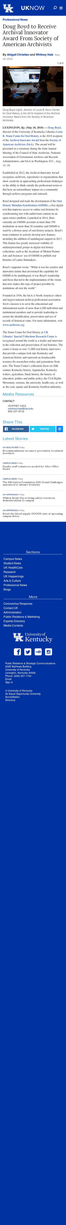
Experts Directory (14, 621)
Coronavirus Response (18, 603)
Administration (12, 612)
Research (10, 572)
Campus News (13, 559)
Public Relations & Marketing (22, 617)
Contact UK (11, 608)
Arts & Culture (12, 581)
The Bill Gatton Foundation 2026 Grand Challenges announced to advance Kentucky (33, 483)
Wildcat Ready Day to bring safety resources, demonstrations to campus (29, 499)
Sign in (9, 682)
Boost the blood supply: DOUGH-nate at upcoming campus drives (33, 515)
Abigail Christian (18, 54)
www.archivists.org (13, 325)
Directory (10, 700)
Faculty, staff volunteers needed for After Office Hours (31, 467)
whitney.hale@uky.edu (20, 408)
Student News (12, 563)
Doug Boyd (54, 127)
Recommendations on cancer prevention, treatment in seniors (33, 452)
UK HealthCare (13, 567)
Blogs (7, 589)
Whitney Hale (44, 54)
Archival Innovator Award (24, 140)
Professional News (15, 19)
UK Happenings (14, 576)
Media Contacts (13, 625)
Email (8, 679)
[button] (61, 8)
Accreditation (12, 697)
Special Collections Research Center (34, 336)
